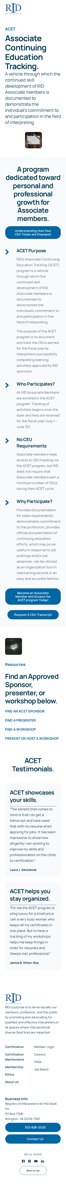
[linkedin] (42, 1161)
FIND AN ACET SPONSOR (25, 711)
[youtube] (36, 1161)
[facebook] (23, 1161)
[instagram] (29, 1161)
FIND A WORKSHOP (20, 729)
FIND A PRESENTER (20, 720)
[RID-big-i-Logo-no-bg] (13, 8)
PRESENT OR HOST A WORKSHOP (32, 738)
